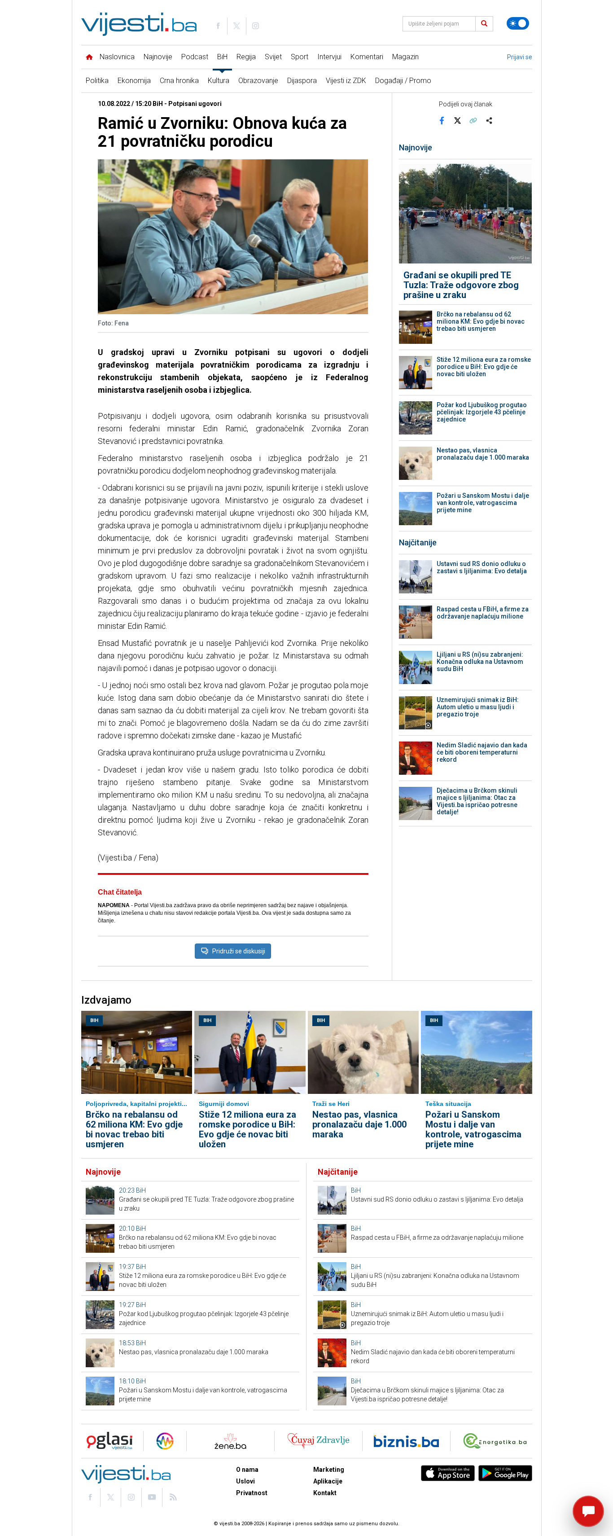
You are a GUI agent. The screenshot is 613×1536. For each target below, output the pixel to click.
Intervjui (329, 57)
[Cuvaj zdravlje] (318, 1441)
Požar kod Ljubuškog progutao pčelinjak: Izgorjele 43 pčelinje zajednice (482, 412)
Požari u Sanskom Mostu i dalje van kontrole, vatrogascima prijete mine (483, 502)
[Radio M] (106, 1441)
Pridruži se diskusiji (238, 951)
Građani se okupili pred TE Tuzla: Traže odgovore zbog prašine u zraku (461, 285)
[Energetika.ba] (497, 1441)
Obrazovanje (258, 80)
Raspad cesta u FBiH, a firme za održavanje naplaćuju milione (483, 613)
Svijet (273, 57)
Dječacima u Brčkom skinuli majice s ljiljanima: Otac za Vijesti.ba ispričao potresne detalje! (477, 801)
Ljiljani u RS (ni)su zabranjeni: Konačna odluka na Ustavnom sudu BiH (480, 661)
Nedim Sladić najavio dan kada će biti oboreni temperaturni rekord (482, 752)
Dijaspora (302, 80)
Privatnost (251, 1493)
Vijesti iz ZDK (346, 80)
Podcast (194, 57)
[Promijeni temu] (518, 23)
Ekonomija (134, 80)
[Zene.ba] (230, 1441)
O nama (247, 1469)
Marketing (328, 1469)
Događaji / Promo (403, 80)
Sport (299, 57)
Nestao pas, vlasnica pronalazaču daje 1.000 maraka (483, 454)
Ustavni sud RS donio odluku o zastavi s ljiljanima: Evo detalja (482, 567)
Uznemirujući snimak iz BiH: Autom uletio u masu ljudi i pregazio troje (478, 707)
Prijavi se (519, 57)
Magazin (405, 57)
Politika (97, 80)
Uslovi (245, 1481)
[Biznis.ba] (406, 1441)
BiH (222, 57)
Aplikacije (327, 1481)
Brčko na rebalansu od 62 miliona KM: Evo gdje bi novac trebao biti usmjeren (481, 321)
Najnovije (158, 57)
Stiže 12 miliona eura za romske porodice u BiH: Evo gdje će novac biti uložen (484, 366)
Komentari (366, 57)
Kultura (218, 80)
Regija (246, 57)
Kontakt (325, 1493)
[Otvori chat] (588, 1511)
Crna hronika (179, 80)
